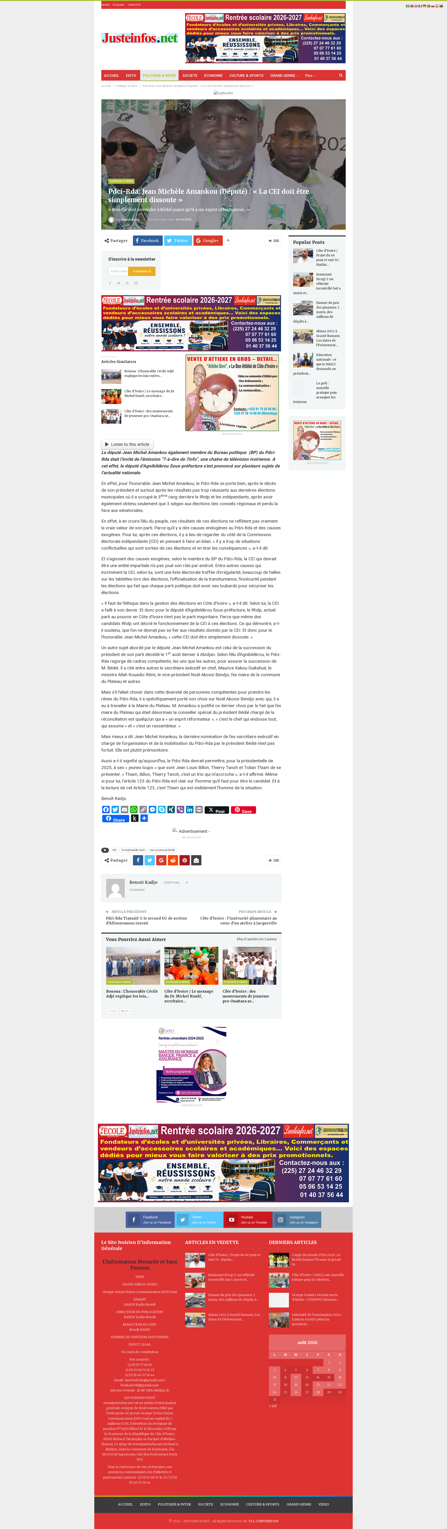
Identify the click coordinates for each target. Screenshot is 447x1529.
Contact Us (134, 4)
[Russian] (433, 6)
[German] (425, 6)
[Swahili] (441, 6)
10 (274, 1377)
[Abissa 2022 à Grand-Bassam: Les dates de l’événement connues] (303, 336)
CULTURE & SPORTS (246, 76)
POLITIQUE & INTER (159, 76)
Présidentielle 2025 (133, 850)
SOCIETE (190, 76)
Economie (118, 4)
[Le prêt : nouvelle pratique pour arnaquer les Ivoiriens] (303, 388)
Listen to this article (130, 444)
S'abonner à (142, 271)
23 (340, 1385)
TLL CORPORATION (263, 1521)
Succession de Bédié (162, 850)
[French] (420, 6)
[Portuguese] (429, 6)
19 (295, 1385)
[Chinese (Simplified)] (412, 6)
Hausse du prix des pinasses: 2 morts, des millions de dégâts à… (316, 312)
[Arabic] (408, 6)
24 (275, 1392)
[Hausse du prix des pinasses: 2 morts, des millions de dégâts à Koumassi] (303, 308)
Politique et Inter (121, 181)
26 (296, 1392)
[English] (416, 6)
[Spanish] (437, 6)
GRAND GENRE (282, 76)
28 (318, 1392)
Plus (308, 76)
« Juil (273, 1406)
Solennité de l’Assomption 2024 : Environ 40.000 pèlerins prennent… (317, 1319)
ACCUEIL (111, 76)
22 (329, 1385)
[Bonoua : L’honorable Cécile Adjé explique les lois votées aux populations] (111, 376)
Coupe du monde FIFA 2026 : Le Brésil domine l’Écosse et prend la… (316, 1259)
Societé (105, 4)
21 (318, 1385)
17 (274, 1385)
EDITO (131, 76)
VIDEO (323, 1504)
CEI (114, 850)
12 (296, 1377)
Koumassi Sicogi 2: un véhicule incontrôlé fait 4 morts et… (317, 283)
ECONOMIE (213, 76)
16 (340, 1377)
